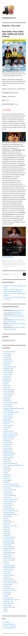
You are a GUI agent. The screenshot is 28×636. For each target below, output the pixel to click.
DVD (20, 263)
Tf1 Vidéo (6, 586)
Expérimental (7, 452)
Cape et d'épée (7, 391)
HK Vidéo (6, 476)
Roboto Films (7, 554)
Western (6, 605)
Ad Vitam (6, 357)
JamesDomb (7, 260)
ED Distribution (8, 431)
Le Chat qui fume (8, 495)
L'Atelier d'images (8, 490)
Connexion (6, 622)
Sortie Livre (7, 571)
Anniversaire (7, 361)
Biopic (5, 382)
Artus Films (7, 372)
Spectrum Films (8, 575)
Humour (6, 482)
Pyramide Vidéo (8, 548)
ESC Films (6, 446)
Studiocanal (7, 579)
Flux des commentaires (10, 626)
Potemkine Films (8, 537)
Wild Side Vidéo (8, 607)
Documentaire (7, 421)
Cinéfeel (6, 399)
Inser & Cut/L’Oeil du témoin (11, 486)
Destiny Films (7, 418)
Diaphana (6, 419)
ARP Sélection (7, 368)
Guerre (5, 471)
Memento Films (8, 512)
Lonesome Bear (8, 505)
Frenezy (6, 467)
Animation (6, 359)
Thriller (6, 594)
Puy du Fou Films (8, 546)
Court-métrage (8, 414)
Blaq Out (6, 385)
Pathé (5, 527)
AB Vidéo (6, 353)
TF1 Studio (6, 584)
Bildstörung (7, 380)
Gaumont (6, 469)
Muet (5, 518)
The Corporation (8, 588)
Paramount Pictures (9, 526)
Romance (13, 261)
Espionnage (7, 448)
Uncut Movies (7, 598)
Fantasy (6, 459)
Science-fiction (8, 560)
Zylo (5, 611)
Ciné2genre (7, 397)
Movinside (6, 516)
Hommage (6, 478)
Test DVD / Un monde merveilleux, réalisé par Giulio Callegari (14, 316)
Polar (5, 531)
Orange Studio (7, 522)
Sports (5, 577)
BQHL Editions (7, 389)
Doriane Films (7, 425)
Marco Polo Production (10, 510)
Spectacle (6, 573)
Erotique (6, 440)
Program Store (7, 541)
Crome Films (7, 416)
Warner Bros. (7, 603)
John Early (11, 264)
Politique (6, 535)
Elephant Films (8, 436)
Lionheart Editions (9, 501)
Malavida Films (8, 508)
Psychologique (7, 543)
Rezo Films (6, 550)
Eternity (7, 264)
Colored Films (7, 404)
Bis (4, 383)
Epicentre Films (8, 438)
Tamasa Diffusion (8, 580)
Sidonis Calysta (8, 567)
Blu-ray (6, 387)
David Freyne (15, 263)
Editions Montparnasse (10, 435)
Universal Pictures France (10, 599)
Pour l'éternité (23, 264)
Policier (6, 533)
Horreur (6, 480)
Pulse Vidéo (7, 544)
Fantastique (7, 457)
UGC (5, 596)
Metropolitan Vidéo (6, 261)
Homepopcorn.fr (9, 18)
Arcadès (6, 364)
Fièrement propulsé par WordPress (18, 633)
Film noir (6, 461)
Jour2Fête (6, 488)
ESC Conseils (7, 442)
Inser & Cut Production (10, 484)
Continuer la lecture (7, 257)
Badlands (6, 378)
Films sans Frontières (9, 463)
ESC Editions (7, 444)
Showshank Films (8, 565)
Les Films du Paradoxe (10, 499)
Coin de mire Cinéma (9, 402)
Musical (6, 520)
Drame (5, 427)
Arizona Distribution (9, 366)
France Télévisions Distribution (12, 465)
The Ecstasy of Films (9, 590)
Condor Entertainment (10, 412)
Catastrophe (7, 395)
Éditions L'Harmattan (9, 433)
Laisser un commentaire (8, 266)
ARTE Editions (7, 370)
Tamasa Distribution (9, 582)
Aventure (6, 374)
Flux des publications (9, 624)
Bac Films (6, 376)
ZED (5, 609)
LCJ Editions (7, 493)
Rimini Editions (8, 552)
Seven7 (5, 563)
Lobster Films (7, 503)
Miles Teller (16, 264)
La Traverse (7, 491)
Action (5, 355)
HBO (5, 472)
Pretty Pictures (7, 539)
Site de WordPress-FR (9, 628)
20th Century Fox (8, 351)
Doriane (6, 423)
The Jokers (6, 592)
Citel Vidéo (6, 400)
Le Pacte (6, 497)
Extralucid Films (8, 454)
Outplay (6, 524)
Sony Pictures (7, 569)
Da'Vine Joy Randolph (7, 263)
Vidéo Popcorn (7, 601)
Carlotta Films (7, 393)
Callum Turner (20, 261)
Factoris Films (7, 455)
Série (5, 562)
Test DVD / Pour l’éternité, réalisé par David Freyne (13, 33)
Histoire (6, 474)
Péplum (6, 529)
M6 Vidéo (6, 507)
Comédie (20, 260)
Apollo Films (7, 363)
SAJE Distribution (8, 558)
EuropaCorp (7, 450)
